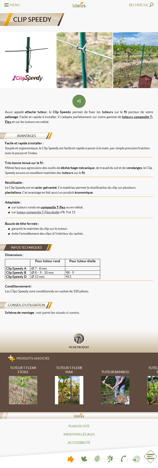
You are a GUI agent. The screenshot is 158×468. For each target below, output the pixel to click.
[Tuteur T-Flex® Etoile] (23, 386)
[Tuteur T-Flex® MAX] (69, 386)
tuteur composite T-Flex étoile (38, 212)
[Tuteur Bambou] (115, 387)
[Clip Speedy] (28, 60)
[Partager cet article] (79, 101)
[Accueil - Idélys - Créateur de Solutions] (79, 5)
